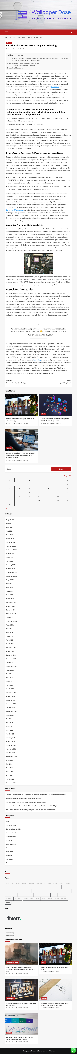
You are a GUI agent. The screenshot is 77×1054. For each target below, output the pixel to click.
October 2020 (10, 753)
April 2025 (9, 561)
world (8, 902)
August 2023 (10, 625)
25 (19, 500)
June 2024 (9, 587)
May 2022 (9, 681)
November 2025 (11, 546)
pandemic (62, 895)
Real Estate (9, 859)
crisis (34, 887)
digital (40, 887)
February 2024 (11, 602)
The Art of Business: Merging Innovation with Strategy (20, 420)
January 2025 (10, 568)
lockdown (29, 895)
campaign (47, 883)
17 (9, 496)
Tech (32, 899)
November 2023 (11, 614)
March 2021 (10, 734)
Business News (11, 825)
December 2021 (11, 700)
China (61, 883)
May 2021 (9, 726)
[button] (6, 31)
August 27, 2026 (21, 423)
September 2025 (11, 550)
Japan (68, 891)
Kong (14, 895)
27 (39, 500)
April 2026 (9, 535)
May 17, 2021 (48, 335)
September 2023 (11, 621)
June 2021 (9, 722)
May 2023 (9, 636)
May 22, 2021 (21, 49)
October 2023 (10, 617)
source (39, 124)
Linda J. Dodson (11, 49)
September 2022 (11, 666)
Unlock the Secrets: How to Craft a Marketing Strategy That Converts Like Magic (31, 806)
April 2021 (9, 730)
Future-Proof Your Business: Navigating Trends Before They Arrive (55, 420)
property (9, 899)
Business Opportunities (13, 829)
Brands (31, 883)
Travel (8, 863)
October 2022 (10, 662)
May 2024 (9, 591)
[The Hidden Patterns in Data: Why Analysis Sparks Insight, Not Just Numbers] (21, 1024)
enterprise (66, 887)
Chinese (8, 887)
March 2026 (10, 538)
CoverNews (42, 1051)
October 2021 (10, 707)
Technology (37, 360)
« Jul (6, 508)
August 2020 (10, 760)
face (7, 891)
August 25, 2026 (55, 423)
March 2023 (10, 644)
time (37, 899)
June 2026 (9, 527)
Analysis (9, 821)
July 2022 (9, 674)
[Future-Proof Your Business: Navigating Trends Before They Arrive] (55, 405)
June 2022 (9, 677)
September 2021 (11, 711)
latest (21, 895)
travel (50, 899)
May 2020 (9, 771)
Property (9, 855)
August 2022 (10, 670)
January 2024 (10, 606)
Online (54, 895)
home (28, 891)
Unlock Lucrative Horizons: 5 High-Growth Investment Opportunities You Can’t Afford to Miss (36, 794)
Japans (8, 895)
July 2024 (9, 583)
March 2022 (10, 689)
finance (13, 891)
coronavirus (17, 887)
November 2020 (11, 749)
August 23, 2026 (21, 460)
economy (57, 887)
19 (29, 496)
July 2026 (9, 523)
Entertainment (11, 844)
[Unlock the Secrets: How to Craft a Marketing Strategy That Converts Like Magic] (55, 990)
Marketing (9, 851)
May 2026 (9, 531)
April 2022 (9, 685)
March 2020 (10, 779)
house (41, 891)
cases (55, 883)
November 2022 (11, 659)
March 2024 (10, 598)
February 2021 (11, 738)
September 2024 (11, 576)
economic (48, 887)
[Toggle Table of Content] (67, 55)
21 (48, 496)
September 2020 (11, 756)
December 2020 (11, 745)
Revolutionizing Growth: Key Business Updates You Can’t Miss (26, 802)
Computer (55, 87)
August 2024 (10, 580)
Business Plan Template (13, 833)
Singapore (18, 899)
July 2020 (9, 764)
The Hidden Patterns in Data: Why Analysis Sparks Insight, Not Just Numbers (30, 809)
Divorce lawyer (11, 836)
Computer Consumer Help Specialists (23, 65)
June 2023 (9, 632)
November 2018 (11, 783)
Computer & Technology (15, 210)
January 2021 (10, 741)
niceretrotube (9, 935)
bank (17, 883)
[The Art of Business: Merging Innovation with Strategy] (21, 405)
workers (64, 899)
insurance (60, 891)
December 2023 (11, 610)
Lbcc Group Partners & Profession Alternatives (24, 63)
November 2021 (11, 704)
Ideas (47, 891)
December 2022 (11, 655)
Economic (9, 840)
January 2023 (10, 651)
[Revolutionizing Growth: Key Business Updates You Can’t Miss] (21, 990)
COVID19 (26, 887)
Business (39, 883)
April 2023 (9, 640)
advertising (10, 883)
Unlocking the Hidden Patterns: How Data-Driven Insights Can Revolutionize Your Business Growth (21, 455)
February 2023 (11, 647)
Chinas (68, 883)
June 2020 (9, 768)
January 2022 (10, 696)
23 (67, 496)
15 (58, 492)
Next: (65, 382)
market (37, 895)
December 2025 (11, 542)
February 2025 (11, 565)
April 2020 (9, 775)
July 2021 (9, 719)
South (26, 899)
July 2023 (9, 629)
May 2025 (9, 557)
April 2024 (9, 595)
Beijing (24, 883)
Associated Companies (16, 68)
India (53, 891)
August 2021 (10, 715)
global (21, 891)
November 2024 (11, 572)
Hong (34, 891)
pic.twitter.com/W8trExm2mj (54, 331)
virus (57, 899)
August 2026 (10, 520)
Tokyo (44, 899)
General (9, 43)
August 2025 (10, 553)
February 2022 (11, 692)
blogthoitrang (9, 933)
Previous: (16, 382)
